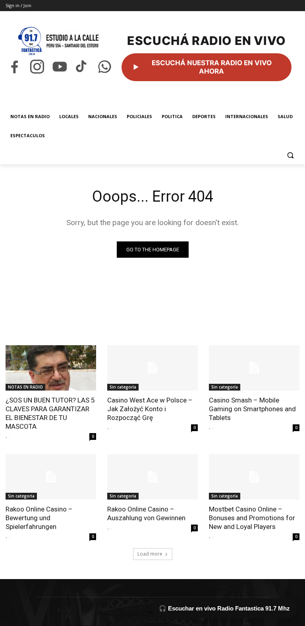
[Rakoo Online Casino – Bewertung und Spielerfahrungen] (51, 477)
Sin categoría (123, 387)
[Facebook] (14, 67)
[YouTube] (60, 67)
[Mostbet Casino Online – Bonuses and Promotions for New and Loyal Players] (254, 477)
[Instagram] (37, 67)
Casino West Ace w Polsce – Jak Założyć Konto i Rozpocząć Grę (150, 409)
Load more (149, 553)
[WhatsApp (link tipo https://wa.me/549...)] (105, 67)
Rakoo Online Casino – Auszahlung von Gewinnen (146, 513)
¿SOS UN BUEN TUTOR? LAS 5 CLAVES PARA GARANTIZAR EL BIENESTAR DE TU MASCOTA (50, 413)
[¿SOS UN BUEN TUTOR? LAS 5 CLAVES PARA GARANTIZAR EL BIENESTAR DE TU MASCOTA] (51, 368)
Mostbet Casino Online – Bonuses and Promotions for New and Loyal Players (252, 518)
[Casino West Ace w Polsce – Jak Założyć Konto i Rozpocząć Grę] (152, 368)
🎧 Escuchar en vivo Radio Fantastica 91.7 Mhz (224, 608)
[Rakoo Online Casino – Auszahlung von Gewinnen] (152, 477)
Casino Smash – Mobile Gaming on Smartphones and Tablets (252, 409)
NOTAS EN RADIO (25, 387)
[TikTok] (82, 67)
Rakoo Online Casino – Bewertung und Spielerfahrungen (39, 518)
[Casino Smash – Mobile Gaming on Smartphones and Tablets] (254, 368)
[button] (290, 155)
